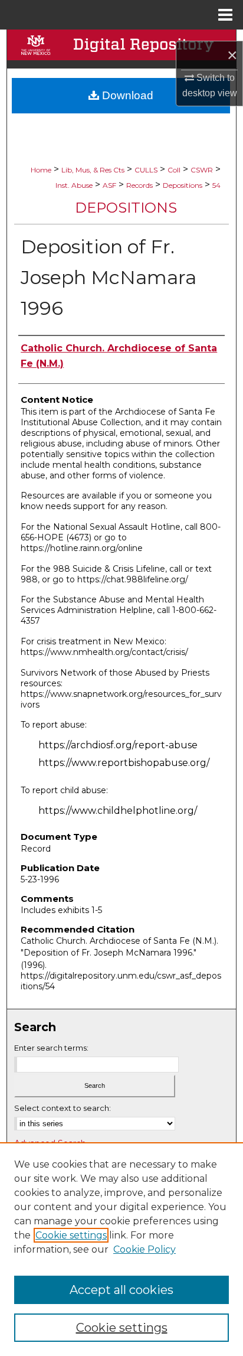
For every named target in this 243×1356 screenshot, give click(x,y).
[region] (121, 1249)
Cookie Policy (144, 1249)
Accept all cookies (121, 1290)
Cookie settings (71, 1235)
